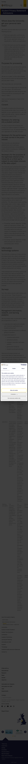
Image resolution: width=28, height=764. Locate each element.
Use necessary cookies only (14, 398)
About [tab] (23, 368)
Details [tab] (14, 368)
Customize (13, 394)
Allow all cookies (14, 390)
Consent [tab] (5, 368)
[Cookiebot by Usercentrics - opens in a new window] (21, 365)
